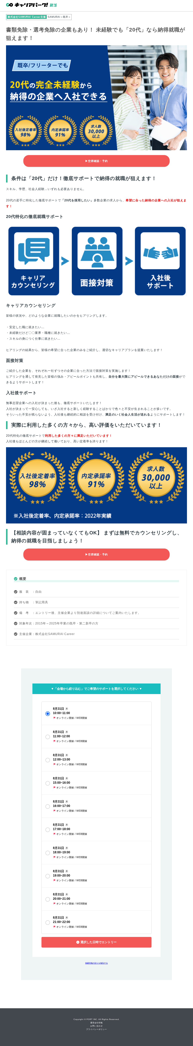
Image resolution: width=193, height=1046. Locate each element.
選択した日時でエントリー (98, 942)
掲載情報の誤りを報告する (96, 963)
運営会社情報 (96, 1023)
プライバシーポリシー (96, 1029)
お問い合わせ (96, 1026)
